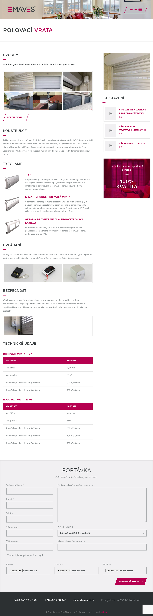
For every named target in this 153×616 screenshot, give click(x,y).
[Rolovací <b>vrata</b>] (127, 71)
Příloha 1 (10, 564)
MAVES (21, 9)
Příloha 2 (59, 564)
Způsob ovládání (65, 527)
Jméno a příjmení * (15, 485)
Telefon (9, 513)
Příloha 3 (107, 564)
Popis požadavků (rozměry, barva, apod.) (76, 485)
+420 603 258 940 (54, 600)
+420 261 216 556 (25, 600)
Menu (133, 9)
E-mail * (10, 499)
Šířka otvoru (11, 527)
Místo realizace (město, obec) (71, 541)
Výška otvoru (12, 541)
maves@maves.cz (83, 600)
